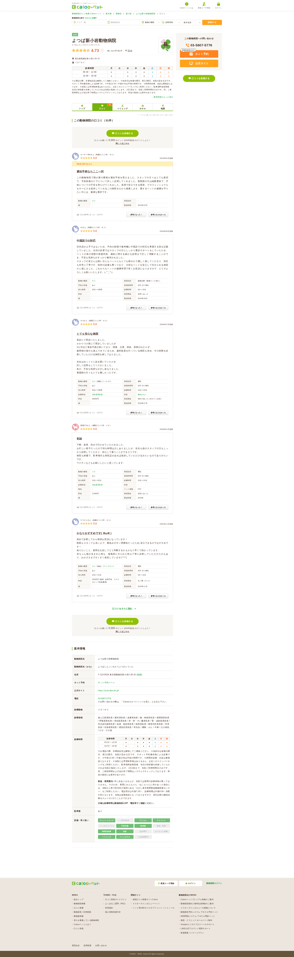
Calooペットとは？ (82, 924)
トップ (82, 108)
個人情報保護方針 (113, 912)
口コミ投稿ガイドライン (116, 899)
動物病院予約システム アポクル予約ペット (199, 912)
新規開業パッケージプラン (192, 933)
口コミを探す (91, 18)
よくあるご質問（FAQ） (115, 904)
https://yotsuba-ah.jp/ (108, 690)
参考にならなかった (158, 214)
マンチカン (108, 566)
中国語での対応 (86, 240)
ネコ (94, 201)
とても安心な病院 (87, 333)
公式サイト (201, 63)
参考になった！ (136, 214)
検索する (212, 22)
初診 (79, 438)
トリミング (122, 108)
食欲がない (142, 394)
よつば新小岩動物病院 (145, 14)
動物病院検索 (79, 904)
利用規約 (109, 908)
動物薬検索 (79, 916)
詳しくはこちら (122, 143)
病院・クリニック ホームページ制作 (196, 920)
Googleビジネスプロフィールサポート (198, 924)
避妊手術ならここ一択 (90, 171)
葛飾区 (119, 14)
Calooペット (87, 14)
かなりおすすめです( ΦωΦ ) (94, 533)
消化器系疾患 (97, 394)
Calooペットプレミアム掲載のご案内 (197, 899)
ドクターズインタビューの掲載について (198, 908)
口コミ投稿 (79, 928)
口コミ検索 (79, 908)
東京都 (108, 14)
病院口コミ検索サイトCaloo (145, 899)
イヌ (94, 472)
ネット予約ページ (106, 682)
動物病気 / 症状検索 (82, 912)
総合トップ (79, 899)
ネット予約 (201, 53)
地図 (163, 108)
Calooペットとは (186, 8)
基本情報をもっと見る (163, 97)
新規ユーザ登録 (204, 8)
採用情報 (87, 945)
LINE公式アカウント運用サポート (196, 928)
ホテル (142, 108)
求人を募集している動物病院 (86, 920)
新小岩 (129, 14)
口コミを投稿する (124, 133)
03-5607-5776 (104, 698)
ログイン (218, 8)
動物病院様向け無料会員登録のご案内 (197, 904)
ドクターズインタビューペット (146, 904)
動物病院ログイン (214, 883)
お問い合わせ (101, 945)
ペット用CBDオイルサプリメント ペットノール (154, 908)
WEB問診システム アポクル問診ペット (198, 916)
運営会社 (76, 945)
